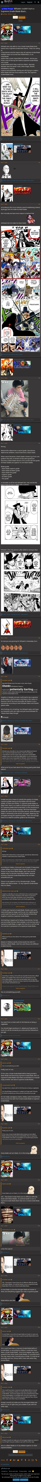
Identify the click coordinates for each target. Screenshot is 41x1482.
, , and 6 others (18, 180)
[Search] (38, 2)
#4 (39, 378)
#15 (39, 1180)
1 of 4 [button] (15, 17)
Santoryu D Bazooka (21, 619)
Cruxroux (17, 1207)
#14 (39, 1124)
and (13, 354)
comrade (17, 778)
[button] (2, 2)
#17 (39, 1275)
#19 (39, 1383)
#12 (39, 1019)
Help (29, 1471)
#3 (39, 204)
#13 (39, 1059)
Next (21, 17)
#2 (39, 162)
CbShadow (17, 425)
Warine (16, 951)
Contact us (4, 1471)
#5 (39, 443)
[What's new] (35, 2)
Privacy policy (23, 1471)
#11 (39, 969)
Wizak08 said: (6, 934)
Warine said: (5, 1063)
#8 (39, 744)
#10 (39, 844)
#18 (39, 1327)
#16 (39, 1226)
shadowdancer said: (7, 1230)
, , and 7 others (18, 420)
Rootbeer (4, 14)
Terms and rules (13, 1471)
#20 (39, 1433)
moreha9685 (18, 144)
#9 (39, 796)
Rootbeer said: (6, 680)
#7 (39, 676)
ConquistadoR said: (7, 1085)
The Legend (18, 186)
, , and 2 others (17, 720)
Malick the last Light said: (9, 891)
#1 (39, 43)
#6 (39, 638)
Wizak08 (17, 726)
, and (14, 139)
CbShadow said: (6, 848)
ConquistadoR (19, 1000)
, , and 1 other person (15, 614)
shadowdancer (19, 360)
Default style (6, 1468)
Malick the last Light (21, 658)
